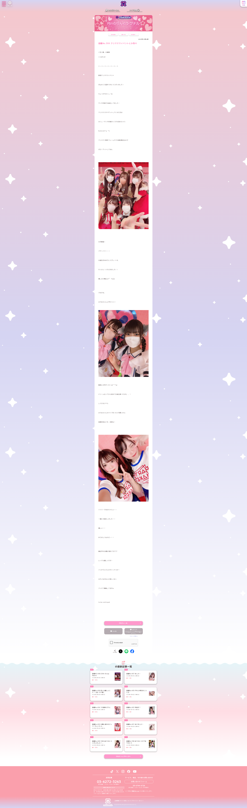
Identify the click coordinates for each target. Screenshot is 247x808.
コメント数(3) (134, 636)
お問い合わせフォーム (139, 782)
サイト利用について (125, 800)
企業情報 (117, 800)
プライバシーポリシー (138, 800)
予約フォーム (135, 791)
